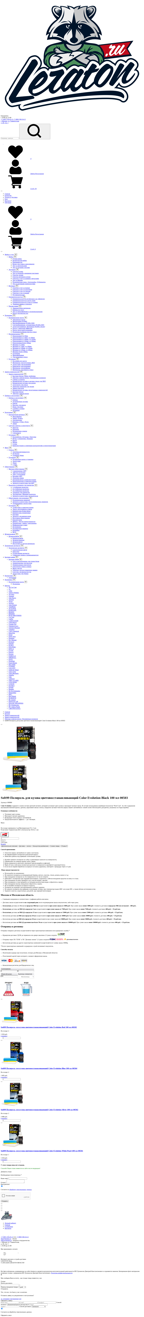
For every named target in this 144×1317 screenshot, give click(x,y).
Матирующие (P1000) (20, 321)
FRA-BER (12, 664)
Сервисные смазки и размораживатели (25, 555)
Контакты (8, 201)
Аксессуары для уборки (20, 573)
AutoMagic (12, 607)
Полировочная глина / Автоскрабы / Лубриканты (29, 282)
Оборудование (9, 467)
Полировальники (14, 334)
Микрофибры (17, 416)
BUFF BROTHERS (15, 615)
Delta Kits (12, 633)
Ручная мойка (17, 259)
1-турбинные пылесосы (20, 487)
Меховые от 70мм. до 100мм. (22, 346)
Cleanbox (12, 629)
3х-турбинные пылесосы (21, 491)
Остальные (16, 353)
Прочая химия (13, 306)
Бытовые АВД (17, 476)
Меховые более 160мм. (20, 352)
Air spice (11, 594)
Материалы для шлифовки (21, 368)
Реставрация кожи (19, 295)
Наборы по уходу (18, 310)
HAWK (11, 687)
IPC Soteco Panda (14, 707)
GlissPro (11, 675)
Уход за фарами (18, 280)
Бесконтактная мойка (20, 260)
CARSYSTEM (13, 621)
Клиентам (8, 195)
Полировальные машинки (21, 500)
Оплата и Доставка (11, 197)
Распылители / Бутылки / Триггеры (24, 437)
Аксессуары (17, 461)
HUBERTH (12, 698)
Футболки (16, 453)
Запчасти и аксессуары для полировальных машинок (30, 502)
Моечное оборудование (16, 469)
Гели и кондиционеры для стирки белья (26, 561)
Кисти (15, 440)
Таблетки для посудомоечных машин (25, 570)
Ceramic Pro (12, 624)
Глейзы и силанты (19, 379)
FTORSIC (12, 666)
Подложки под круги (20, 361)
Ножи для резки (18, 407)
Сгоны (15, 444)
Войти (32, 174)
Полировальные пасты (16, 317)
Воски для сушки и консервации (23, 264)
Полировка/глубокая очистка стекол (25, 332)
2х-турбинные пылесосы (21, 489)
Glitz (10, 677)
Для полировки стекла (20, 357)
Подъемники (17, 527)
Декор (15, 463)
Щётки (15, 442)
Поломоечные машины (20, 528)
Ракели (15, 403)
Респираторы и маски (20, 431)
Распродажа (9, 576)
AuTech (11, 603)
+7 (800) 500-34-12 (19, 119)
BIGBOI (11, 612)
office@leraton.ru (6, 1240)
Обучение (8, 202)
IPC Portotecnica (14, 705)
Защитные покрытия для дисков (23, 386)
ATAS (11, 601)
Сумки (15, 465)
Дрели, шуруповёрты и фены (22, 509)
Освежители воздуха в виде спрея (24, 300)
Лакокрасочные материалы (22, 308)
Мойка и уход (9, 254)
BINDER (12, 614)
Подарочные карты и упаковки (23, 459)
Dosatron (11, 638)
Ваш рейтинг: (5, 1184)
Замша (15, 423)
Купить (3, 844)
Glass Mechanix (14, 673)
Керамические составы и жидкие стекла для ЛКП (29, 381)
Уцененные (12, 577)
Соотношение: (6, 969)
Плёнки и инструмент (12, 395)
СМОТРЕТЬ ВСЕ (14, 708)
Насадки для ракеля (19, 405)
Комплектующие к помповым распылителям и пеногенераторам (34, 445)
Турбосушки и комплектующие (23, 507)
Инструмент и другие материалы (24, 543)
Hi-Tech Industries (14, 691)
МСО (14, 532)
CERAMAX (13, 622)
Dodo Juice (12, 636)
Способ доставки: (25, 1306)
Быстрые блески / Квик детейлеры (24, 376)
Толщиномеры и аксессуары (22, 503)
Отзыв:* (3, 1182)
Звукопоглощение (18, 540)
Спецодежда (17, 433)
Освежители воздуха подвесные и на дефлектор (29, 299)
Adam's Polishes (14, 592)
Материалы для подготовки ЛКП (24, 363)
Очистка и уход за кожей (21, 293)
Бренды (7, 585)
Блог (6, 199)
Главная (7, 194)
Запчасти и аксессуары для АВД (23, 483)
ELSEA (11, 645)
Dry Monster (13, 640)
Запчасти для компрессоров (22, 516)
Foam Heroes (13, 663)
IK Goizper (12, 700)
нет (20, 1299)
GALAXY (12, 668)
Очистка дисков (18, 275)
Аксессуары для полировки (22, 364)
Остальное (12, 359)
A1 (10, 589)
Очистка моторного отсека (21, 277)
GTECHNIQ (13, 682)
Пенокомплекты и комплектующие (24, 480)
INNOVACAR (13, 701)
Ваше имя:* (5, 1178)
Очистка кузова (18, 271)
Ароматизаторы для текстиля (22, 563)
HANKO (11, 686)
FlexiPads (12, 661)
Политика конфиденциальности (61, 1273)
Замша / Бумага (18, 418)
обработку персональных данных (20, 1189)
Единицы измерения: (25, 974)
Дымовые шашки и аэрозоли (22, 304)
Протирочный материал (17, 414)
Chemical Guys (13, 626)
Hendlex (11, 689)
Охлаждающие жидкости (21, 553)
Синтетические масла (20, 550)
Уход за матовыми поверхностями (24, 284)
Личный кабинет (10, 1223)
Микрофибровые (18, 355)
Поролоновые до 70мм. (20, 336)
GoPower (12, 679)
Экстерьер (12, 269)
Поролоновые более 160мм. (22, 343)
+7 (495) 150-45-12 (7, 119)
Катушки (16, 514)
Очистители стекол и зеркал (22, 566)
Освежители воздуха (16, 297)
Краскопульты (17, 520)
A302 (10, 591)
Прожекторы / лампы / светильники (25, 523)
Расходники (9, 412)
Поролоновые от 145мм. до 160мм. (24, 341)
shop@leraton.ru (6, 1239)
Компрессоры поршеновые (22, 513)
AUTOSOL (12, 608)
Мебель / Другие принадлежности (24, 521)
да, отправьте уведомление (10, 1299)
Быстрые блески (18, 392)
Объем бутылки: (6, 974)
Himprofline (12, 693)
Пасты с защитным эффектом (22, 328)
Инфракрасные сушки (20, 525)
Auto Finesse (13, 605)
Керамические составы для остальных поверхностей (30, 390)
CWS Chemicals (14, 631)
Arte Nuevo (12, 598)
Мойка (11, 257)
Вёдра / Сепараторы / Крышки (23, 438)
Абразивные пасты (19, 319)
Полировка (9, 315)
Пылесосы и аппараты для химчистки (21, 485)
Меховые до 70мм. (19, 345)
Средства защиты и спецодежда (19, 425)
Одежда (11, 450)
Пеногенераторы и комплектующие (24, 481)
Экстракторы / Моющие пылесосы (24, 494)
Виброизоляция (18, 538)
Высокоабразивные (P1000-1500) (23, 323)
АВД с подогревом (19, 474)
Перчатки (16, 429)
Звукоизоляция (17, 542)
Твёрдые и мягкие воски (21, 393)
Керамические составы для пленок (24, 383)
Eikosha (11, 643)
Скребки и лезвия (18, 408)
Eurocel (11, 652)
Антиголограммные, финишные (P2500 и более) (29, 326)
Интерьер (12, 286)
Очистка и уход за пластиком (22, 289)
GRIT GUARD (14, 680)
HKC (10, 694)
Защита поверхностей (12, 372)
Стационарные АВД (19, 471)
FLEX (11, 659)
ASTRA (11, 600)
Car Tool (11, 617)
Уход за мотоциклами (20, 266)
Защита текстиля (18, 388)
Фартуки (15, 427)
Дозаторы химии (18, 478)
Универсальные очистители (22, 565)
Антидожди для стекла (20, 385)
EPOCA (11, 649)
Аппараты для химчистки (21, 492)
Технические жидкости (12, 545)
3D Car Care (13, 587)
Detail (10, 635)
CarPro (11, 619)
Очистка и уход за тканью (21, 288)
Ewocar (11, 654)
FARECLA (12, 656)
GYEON (11, 684)
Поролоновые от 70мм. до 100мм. (24, 337)
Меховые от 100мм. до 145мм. (23, 348)
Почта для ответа (6, 1283)
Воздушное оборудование (21, 518)
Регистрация (39, 174)
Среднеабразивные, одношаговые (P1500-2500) (28, 325)
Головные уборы (18, 455)
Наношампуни (17, 262)
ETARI (11, 650)
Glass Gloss (12, 671)
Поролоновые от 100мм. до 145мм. (24, 339)
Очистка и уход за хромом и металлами (26, 278)
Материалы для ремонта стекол (23, 370)
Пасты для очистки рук (20, 313)
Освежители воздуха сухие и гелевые (25, 302)
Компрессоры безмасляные (22, 511)
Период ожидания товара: (9, 1287)
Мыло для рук (17, 568)
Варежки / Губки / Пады (21, 422)
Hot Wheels (12, 696)
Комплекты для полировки (22, 366)
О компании (9, 1226)
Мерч (6, 448)
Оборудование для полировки (19, 498)
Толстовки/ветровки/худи (21, 452)
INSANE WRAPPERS (16, 703)
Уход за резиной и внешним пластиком (26, 273)
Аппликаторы (17, 420)
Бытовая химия (10, 557)
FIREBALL (12, 657)
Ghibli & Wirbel (14, 670)
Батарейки (16, 530)
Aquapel (11, 596)
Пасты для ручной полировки (23, 330)
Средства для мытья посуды (22, 572)
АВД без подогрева (19, 472)
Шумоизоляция (10, 534)
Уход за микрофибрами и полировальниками (28, 311)
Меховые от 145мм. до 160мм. (23, 350)
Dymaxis (11, 642)
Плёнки (15, 400)
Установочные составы (20, 401)
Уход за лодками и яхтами (21, 267)
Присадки (16, 551)
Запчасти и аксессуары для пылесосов (25, 496)
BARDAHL (12, 610)
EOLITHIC (12, 647)
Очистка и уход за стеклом (21, 291)
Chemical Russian (14, 628)
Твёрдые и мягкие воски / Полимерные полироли (29, 378)
